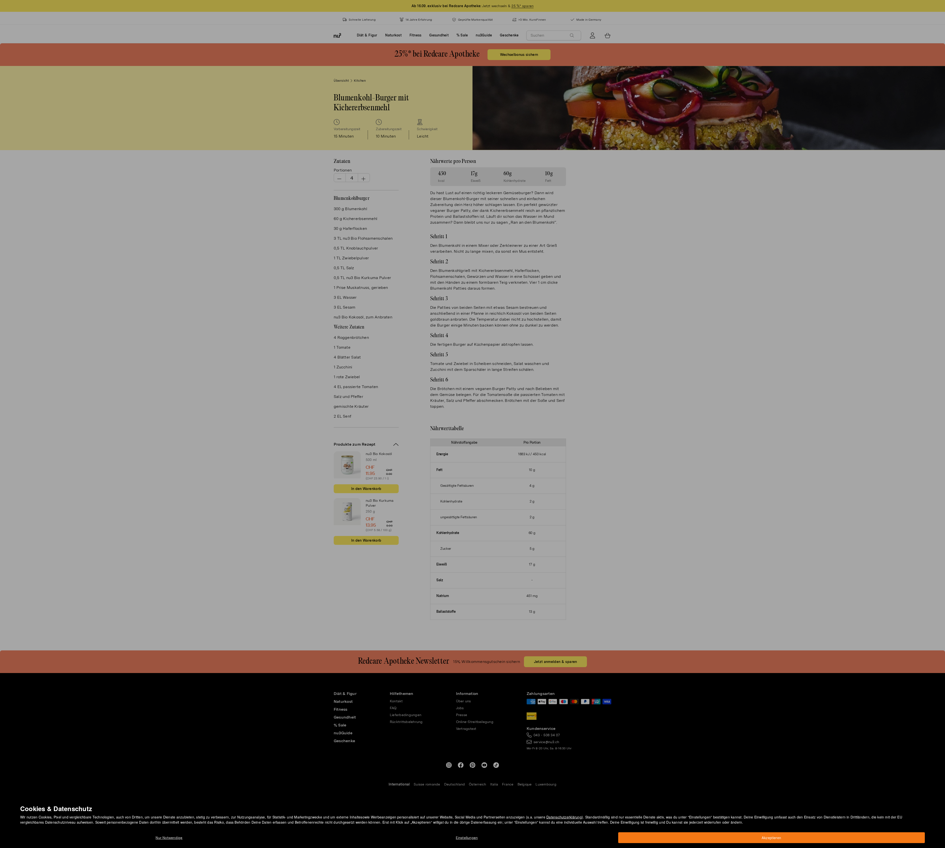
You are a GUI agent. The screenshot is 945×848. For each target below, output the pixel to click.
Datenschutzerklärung (564, 817)
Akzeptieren (771, 837)
